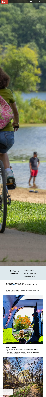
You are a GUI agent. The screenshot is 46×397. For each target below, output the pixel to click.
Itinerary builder (35, 1)
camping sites (14, 284)
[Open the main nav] (44, 1)
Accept (8, 393)
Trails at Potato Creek (20, 348)
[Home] (4, 1)
